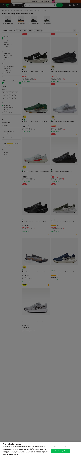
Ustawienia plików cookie (60, 446)
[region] (40, 449)
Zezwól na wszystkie (60, 450)
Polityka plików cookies (12, 454)
